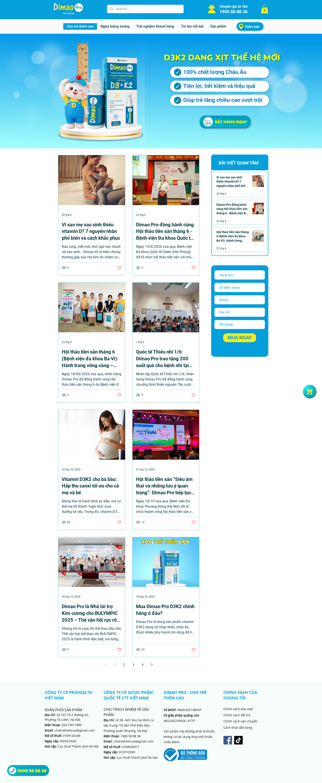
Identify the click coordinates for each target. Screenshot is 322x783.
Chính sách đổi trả (236, 715)
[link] (264, 9)
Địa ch (108, 720)
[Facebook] (227, 740)
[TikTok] (238, 740)
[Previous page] (106, 665)
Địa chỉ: (50, 715)
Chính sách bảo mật (238, 709)
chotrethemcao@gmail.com (70, 730)
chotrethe (116, 741)
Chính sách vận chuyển (240, 721)
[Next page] (152, 665)
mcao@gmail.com (141, 741)
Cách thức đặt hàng (237, 727)
